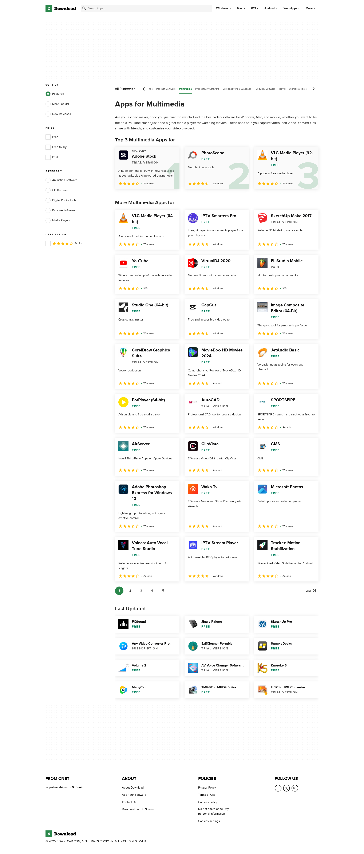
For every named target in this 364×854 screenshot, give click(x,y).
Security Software (266, 88)
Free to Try (59, 147)
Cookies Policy (207, 802)
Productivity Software (207, 88)
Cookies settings (209, 821)
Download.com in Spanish (138, 809)
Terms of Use (206, 795)
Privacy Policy (207, 787)
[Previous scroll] (144, 89)
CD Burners (60, 190)
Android (269, 8)
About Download (133, 787)
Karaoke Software (63, 210)
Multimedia (185, 88)
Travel (282, 88)
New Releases (61, 114)
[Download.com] (61, 8)
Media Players (61, 220)
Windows (222, 8)
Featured (58, 94)
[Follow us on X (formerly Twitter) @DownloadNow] (286, 788)
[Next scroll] (313, 89)
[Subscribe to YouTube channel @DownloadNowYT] (295, 788)
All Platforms (124, 88)
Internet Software (166, 88)
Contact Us (129, 802)
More (309, 8)
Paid (55, 157)
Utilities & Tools (298, 88)
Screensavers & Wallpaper (237, 88)
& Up (78, 243)
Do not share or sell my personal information (213, 811)
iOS (253, 8)
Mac (240, 8)
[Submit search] (84, 8)
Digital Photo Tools (64, 200)
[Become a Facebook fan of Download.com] (278, 788)
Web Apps (290, 8)
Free (55, 137)
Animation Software (64, 180)
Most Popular (60, 104)
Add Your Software (134, 795)
